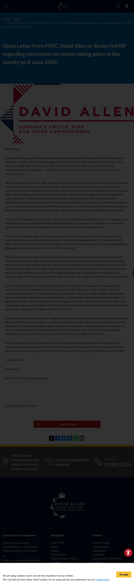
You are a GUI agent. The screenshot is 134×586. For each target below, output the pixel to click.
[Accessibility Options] (128, 553)
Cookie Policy (102, 579)
